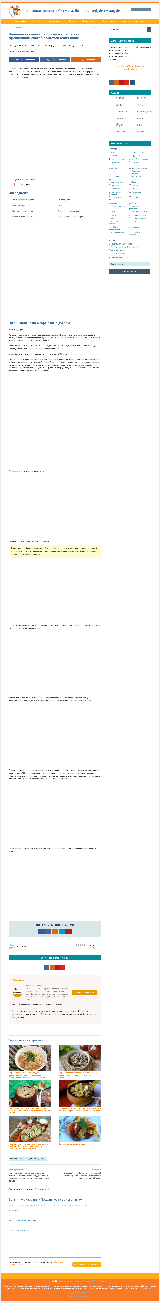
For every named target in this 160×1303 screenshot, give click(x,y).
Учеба (113, 218)
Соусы (113, 212)
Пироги (134, 185)
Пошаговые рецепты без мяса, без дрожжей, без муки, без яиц (83, 1281)
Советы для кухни (118, 206)
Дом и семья (108, 21)
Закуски (114, 168)
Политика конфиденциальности (80, 1296)
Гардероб (135, 156)
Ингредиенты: (26, 184)
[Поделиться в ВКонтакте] (48, 931)
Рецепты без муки (118, 254)
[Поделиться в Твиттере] (62, 931)
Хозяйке (135, 227)
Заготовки (135, 162)
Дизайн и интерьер (139, 159)
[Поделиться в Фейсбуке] (41, 931)
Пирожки (114, 189)
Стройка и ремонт (139, 212)
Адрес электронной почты (22, 1220)
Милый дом (136, 177)
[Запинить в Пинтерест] (68, 931)
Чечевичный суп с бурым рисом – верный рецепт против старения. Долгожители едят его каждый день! (81, 1175)
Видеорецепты (137, 152)
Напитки (135, 182)
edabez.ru (150, 1288)
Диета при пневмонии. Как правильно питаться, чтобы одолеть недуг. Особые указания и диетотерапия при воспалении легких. (29, 1177)
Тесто (113, 215)
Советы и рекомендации (132, 21)
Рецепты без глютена (120, 257)
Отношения (115, 185)
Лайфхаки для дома (116, 178)
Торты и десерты (138, 215)
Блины (113, 152)
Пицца (134, 189)
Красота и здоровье (134, 172)
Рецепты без (20, 21)
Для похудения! (89, 21)
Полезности (136, 192)
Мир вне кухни (116, 182)
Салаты (72, 21)
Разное (134, 197)
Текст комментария (19, 1231)
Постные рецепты (17, 1159)
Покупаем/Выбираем (114, 193)
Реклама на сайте (80, 1292)
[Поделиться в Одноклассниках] (55, 931)
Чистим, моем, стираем (136, 233)
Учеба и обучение (139, 218)
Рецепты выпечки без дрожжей (124, 247)
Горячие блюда (55, 21)
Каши (113, 171)
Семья (134, 203)
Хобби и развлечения (114, 228)
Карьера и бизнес (139, 168)
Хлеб (133, 221)
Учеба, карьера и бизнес (117, 222)
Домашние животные (114, 163)
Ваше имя (13, 1210)
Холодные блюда (118, 232)
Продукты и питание (115, 198)
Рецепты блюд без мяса (36, 1159)
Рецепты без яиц (118, 250)
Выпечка (37, 21)
